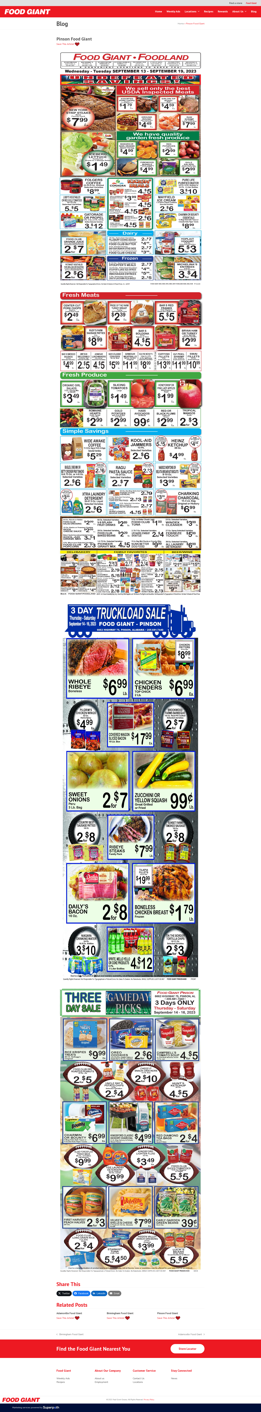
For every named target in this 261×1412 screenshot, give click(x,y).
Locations (138, 1382)
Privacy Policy (148, 1400)
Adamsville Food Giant (69, 1313)
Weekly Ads (63, 1378)
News (174, 1378)
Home (181, 23)
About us (99, 1378)
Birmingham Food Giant (120, 1313)
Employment (101, 1382)
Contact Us (138, 1378)
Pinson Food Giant (167, 1313)
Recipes (60, 1382)
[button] (64, 1293)
